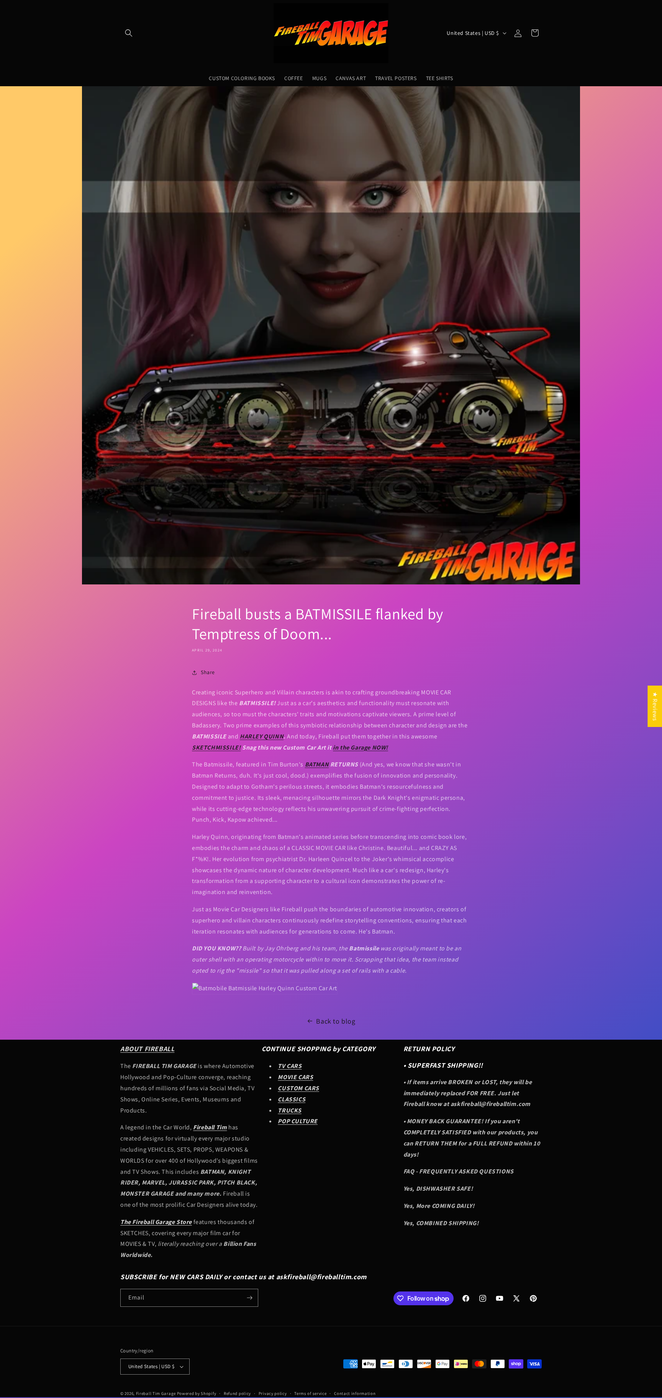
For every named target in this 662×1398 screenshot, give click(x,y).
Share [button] (208, 672)
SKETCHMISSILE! (216, 747)
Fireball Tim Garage (156, 1393)
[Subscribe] (249, 1298)
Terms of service (310, 1393)
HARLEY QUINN (261, 736)
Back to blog (335, 1021)
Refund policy (237, 1393)
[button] (128, 33)
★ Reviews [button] (655, 706)
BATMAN (317, 764)
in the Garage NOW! (360, 747)
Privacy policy (273, 1393)
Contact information (354, 1393)
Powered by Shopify (196, 1393)
